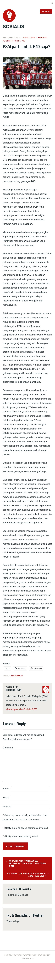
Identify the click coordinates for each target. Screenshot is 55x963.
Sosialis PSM (29, 37)
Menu (47, 11)
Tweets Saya (13, 921)
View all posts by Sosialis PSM (21, 709)
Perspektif (8, 41)
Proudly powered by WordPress (19, 955)
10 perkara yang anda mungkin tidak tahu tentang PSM (27, 863)
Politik (17, 41)
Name (6, 788)
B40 (12, 676)
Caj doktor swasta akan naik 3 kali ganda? (26, 875)
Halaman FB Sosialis (17, 894)
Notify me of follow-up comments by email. (26, 827)
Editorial (42, 37)
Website (7, 806)
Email (6, 797)
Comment (8, 747)
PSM (23, 41)
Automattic (27, 958)
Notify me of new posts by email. (21, 836)
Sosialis (13, 26)
